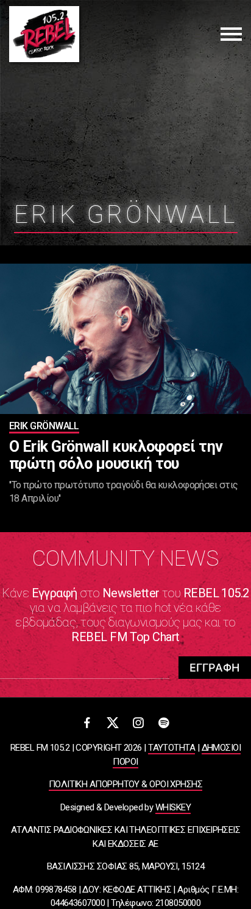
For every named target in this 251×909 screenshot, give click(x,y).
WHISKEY (173, 807)
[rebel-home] (44, 34)
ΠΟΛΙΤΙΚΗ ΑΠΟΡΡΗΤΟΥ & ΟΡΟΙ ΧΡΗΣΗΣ (125, 784)
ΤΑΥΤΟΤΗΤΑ (171, 747)
